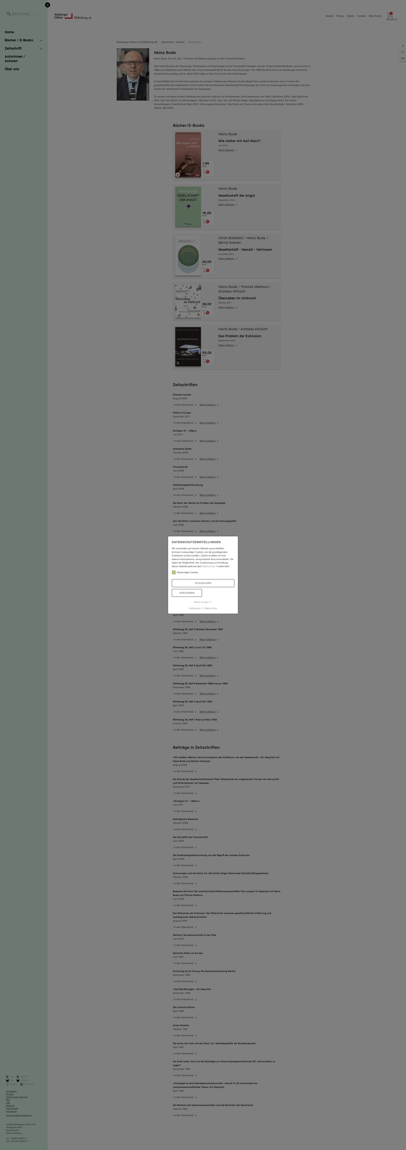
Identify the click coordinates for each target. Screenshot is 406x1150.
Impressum (195, 608)
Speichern (187, 592)
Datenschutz (208, 566)
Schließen (203, 583)
